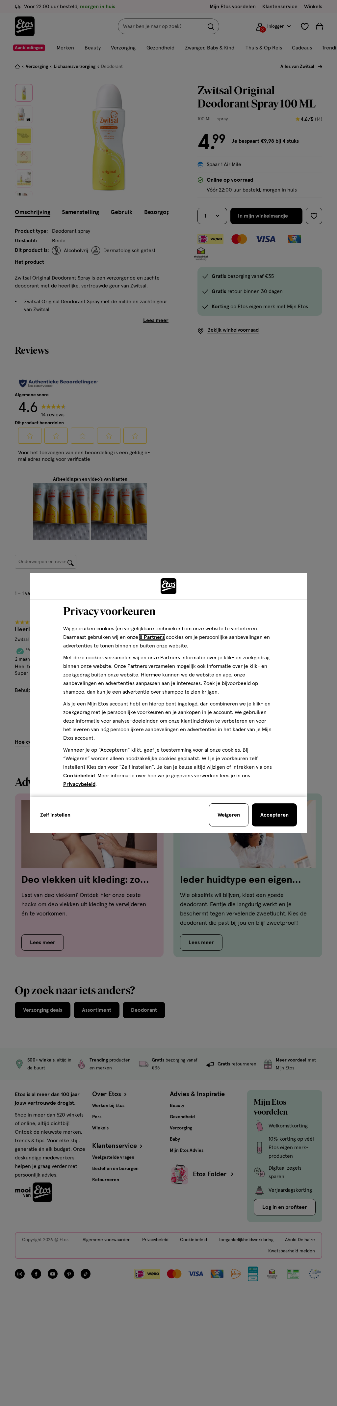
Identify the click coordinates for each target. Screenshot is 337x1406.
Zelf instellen (55, 815)
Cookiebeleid (79, 775)
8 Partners (152, 637)
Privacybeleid (79, 784)
